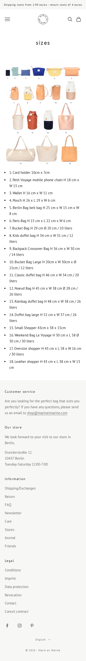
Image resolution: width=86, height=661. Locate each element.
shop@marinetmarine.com (47, 413)
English (41, 639)
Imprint (10, 578)
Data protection (16, 586)
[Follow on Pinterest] (32, 625)
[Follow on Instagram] (19, 625)
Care (8, 521)
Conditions (13, 570)
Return (10, 496)
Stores (9, 529)
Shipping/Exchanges (20, 488)
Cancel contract (16, 611)
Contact (10, 603)
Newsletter (13, 513)
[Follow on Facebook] (7, 625)
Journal (10, 537)
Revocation (13, 595)
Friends (10, 546)
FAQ (8, 504)
